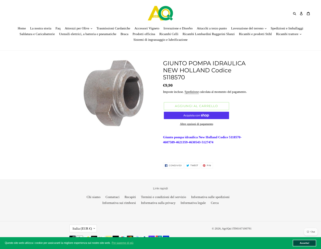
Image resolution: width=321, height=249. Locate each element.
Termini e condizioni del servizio (163, 197)
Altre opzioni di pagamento (196, 124)
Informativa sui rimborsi (119, 203)
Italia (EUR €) (82, 228)
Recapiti (130, 197)
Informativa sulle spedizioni (210, 197)
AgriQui (227, 228)
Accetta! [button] (304, 243)
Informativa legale (193, 203)
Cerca (215, 203)
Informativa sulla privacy (158, 203)
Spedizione (192, 92)
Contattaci (112, 197)
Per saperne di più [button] (122, 242)
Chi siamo (93, 197)
